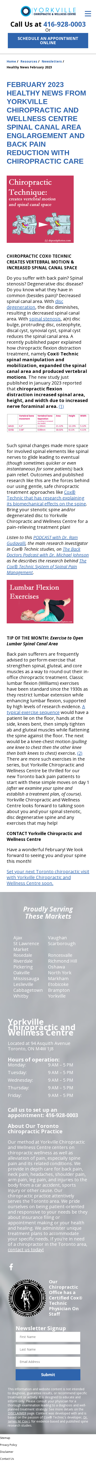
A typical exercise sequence (46, 709)
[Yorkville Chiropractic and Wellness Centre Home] (48, 11)
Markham (58, 978)
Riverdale (23, 961)
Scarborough (62, 943)
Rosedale (22, 955)
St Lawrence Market (26, 946)
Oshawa (56, 967)
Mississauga (26, 978)
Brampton (59, 990)
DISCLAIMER (17, 1413)
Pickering (23, 967)
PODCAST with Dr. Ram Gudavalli (42, 540)
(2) (79, 753)
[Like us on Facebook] (11, 1269)
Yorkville (57, 996)
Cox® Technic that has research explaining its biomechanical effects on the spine (46, 498)
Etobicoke (58, 984)
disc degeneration (35, 304)
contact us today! (26, 1250)
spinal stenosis (45, 319)
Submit (48, 1374)
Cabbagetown (28, 990)
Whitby (20, 996)
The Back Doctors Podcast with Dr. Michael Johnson (48, 552)
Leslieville (23, 984)
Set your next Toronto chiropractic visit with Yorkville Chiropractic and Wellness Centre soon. (48, 877)
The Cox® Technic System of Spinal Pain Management (46, 566)
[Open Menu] (88, 13)
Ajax (17, 938)
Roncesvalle (60, 955)
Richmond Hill (62, 961)
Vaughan (57, 938)
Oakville (21, 973)
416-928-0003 (64, 24)
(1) (61, 406)
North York (59, 973)
